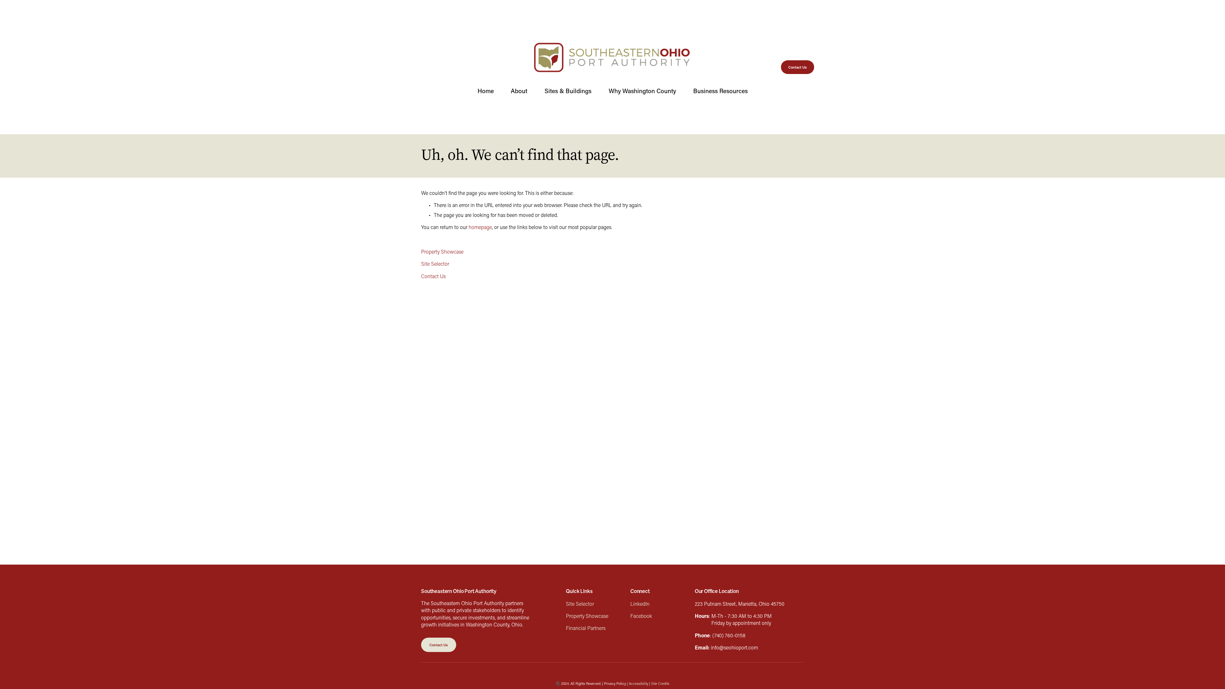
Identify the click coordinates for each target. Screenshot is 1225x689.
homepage (480, 227)
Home (486, 91)
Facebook (641, 615)
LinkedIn (640, 603)
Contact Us (797, 67)
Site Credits (660, 683)
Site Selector (435, 263)
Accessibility (638, 683)
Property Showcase (442, 251)
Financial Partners (585, 628)
